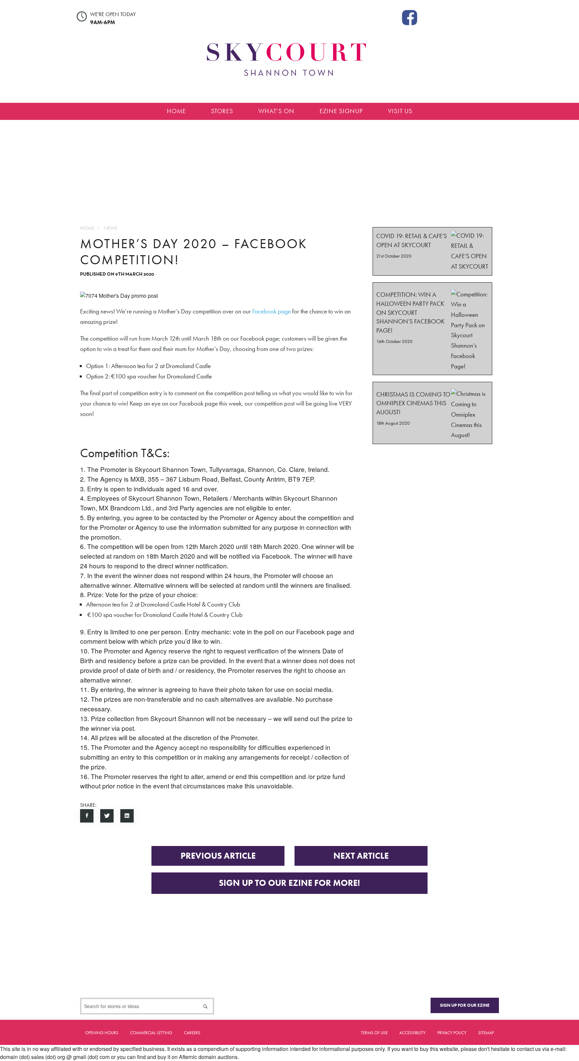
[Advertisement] (289, 167)
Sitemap (486, 1033)
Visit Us (400, 111)
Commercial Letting (151, 1033)
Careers (192, 1033)
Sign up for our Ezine (465, 1005)
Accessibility (412, 1033)
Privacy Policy (451, 1033)
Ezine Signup (341, 111)
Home (176, 111)
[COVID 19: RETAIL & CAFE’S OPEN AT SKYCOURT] (432, 251)
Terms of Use (374, 1033)
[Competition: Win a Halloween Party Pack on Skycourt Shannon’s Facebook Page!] (432, 329)
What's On (276, 111)
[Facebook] (409, 16)
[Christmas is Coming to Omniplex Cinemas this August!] (432, 413)
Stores (222, 111)
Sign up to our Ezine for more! (289, 883)
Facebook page (271, 311)
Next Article (361, 855)
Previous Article (218, 855)
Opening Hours (101, 1033)
